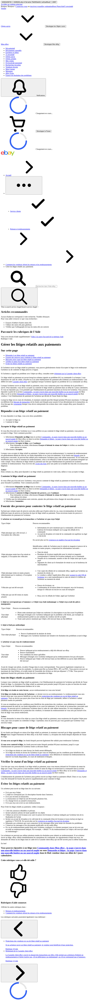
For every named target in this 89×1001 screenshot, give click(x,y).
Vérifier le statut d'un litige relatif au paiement (22, 362)
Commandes (51, 392)
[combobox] (46, 286)
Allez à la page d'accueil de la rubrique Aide (47, 337)
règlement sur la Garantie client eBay (67, 374)
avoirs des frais (40, 464)
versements (18, 404)
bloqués (77, 455)
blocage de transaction (22, 402)
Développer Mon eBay (51, 44)
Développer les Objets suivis (55, 26)
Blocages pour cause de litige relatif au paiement (23, 360)
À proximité (68, 6)
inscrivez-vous (35, 6)
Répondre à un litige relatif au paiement (20, 355)
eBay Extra (10, 73)
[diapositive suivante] (19, 973)
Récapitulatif (10, 48)
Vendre (3, 8)
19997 (54, 2)
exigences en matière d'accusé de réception (64, 540)
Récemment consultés (13, 50)
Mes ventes (10, 61)
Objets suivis (10, 57)
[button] (44, 872)
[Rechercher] (19, 297)
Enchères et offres (12, 53)
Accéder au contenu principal (11, 4)
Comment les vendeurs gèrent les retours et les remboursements (29, 265)
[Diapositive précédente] (19, 929)
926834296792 (7, 2)
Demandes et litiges (47, 394)
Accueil (8, 175)
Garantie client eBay (20, 382)
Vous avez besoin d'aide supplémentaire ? (16, 337)
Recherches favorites (13, 65)
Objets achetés (11, 59)
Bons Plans (56, 6)
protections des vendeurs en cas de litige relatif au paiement (27, 755)
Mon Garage (10, 69)
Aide (62, 6)
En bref (3, 843)
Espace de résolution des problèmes (19, 75)
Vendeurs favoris (12, 67)
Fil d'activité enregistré (14, 63)
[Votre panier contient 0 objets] (18, 131)
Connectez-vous (21, 6)
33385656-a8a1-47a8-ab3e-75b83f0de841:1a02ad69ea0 (31, 2)
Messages (9, 71)
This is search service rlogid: (11, 307)
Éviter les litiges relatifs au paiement (19, 364)
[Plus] (24, 185)
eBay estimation (46, 6)
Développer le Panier (44, 131)
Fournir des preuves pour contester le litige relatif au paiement (28, 357)
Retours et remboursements (15, 911)
